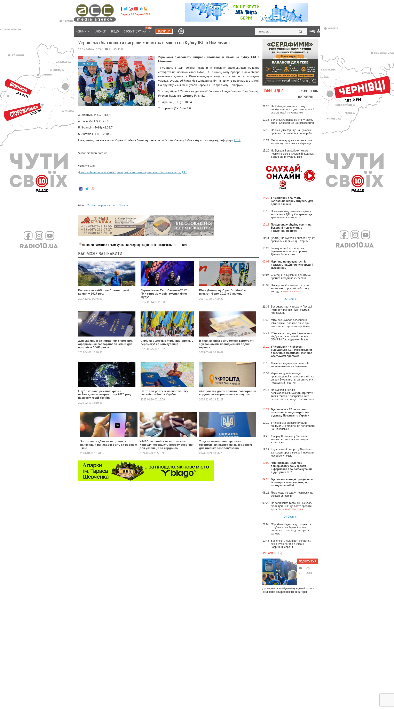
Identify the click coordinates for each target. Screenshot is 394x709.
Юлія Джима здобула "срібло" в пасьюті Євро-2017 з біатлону (222, 292)
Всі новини (269, 553)
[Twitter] (126, 9)
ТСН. (237, 140)
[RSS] (145, 9)
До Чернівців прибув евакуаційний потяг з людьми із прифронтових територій (288, 589)
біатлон (123, 205)
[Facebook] (121, 9)
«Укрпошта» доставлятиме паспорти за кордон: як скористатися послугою (227, 392)
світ (114, 205)
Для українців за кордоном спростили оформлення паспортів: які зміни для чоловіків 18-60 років (106, 344)
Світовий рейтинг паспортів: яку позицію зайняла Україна (164, 392)
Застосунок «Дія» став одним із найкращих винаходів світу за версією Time (108, 445)
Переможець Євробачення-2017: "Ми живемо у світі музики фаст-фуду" (164, 293)
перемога (104, 205)
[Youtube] (136, 9)
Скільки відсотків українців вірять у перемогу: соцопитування (167, 342)
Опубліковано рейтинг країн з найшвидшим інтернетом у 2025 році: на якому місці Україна (105, 394)
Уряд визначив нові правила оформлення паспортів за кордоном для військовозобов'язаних (225, 445)
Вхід (312, 31)
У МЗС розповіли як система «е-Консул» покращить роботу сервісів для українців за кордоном (166, 445)
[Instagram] (131, 9)
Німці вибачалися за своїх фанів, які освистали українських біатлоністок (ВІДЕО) (133, 172)
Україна (91, 205)
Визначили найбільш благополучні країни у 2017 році (103, 292)
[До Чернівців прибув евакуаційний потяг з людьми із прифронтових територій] (279, 572)
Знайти (301, 32)
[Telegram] (141, 9)
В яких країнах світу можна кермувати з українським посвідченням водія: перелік (226, 344)
